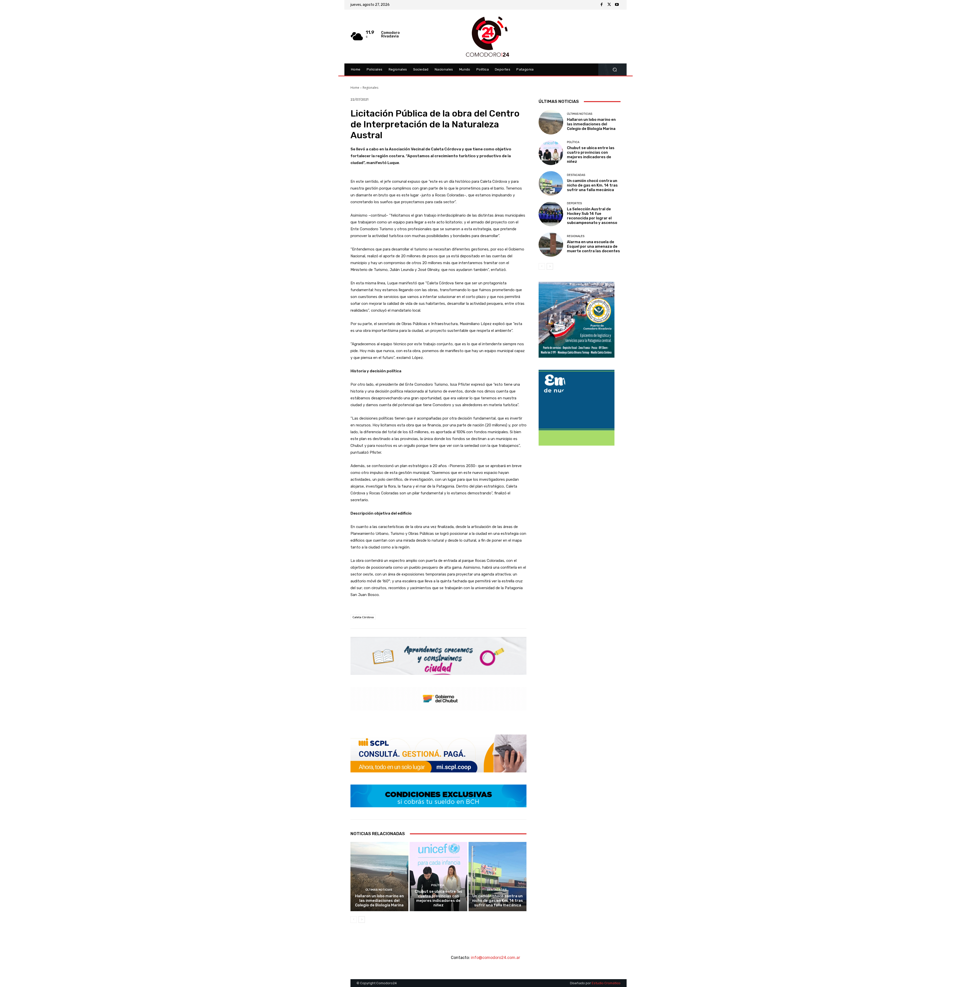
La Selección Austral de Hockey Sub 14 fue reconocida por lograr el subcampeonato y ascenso (592, 216)
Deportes (574, 203)
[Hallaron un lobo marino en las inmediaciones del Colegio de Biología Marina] (379, 876)
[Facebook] (601, 5)
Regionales (370, 87)
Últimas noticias (378, 889)
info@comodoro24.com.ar (495, 957)
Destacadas (497, 889)
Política (437, 885)
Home (354, 87)
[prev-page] (353, 919)
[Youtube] (617, 5)
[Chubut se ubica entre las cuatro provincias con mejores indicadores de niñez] (439, 876)
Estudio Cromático (606, 983)
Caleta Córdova (363, 617)
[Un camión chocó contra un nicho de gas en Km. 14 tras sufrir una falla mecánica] (497, 876)
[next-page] (362, 919)
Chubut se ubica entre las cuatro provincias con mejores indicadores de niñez (438, 898)
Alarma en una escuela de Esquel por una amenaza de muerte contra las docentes (593, 246)
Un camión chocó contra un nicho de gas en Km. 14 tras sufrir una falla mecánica (497, 900)
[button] (615, 70)
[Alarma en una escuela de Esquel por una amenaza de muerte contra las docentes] (551, 244)
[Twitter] (609, 5)
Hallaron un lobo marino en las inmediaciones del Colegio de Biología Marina (379, 900)
